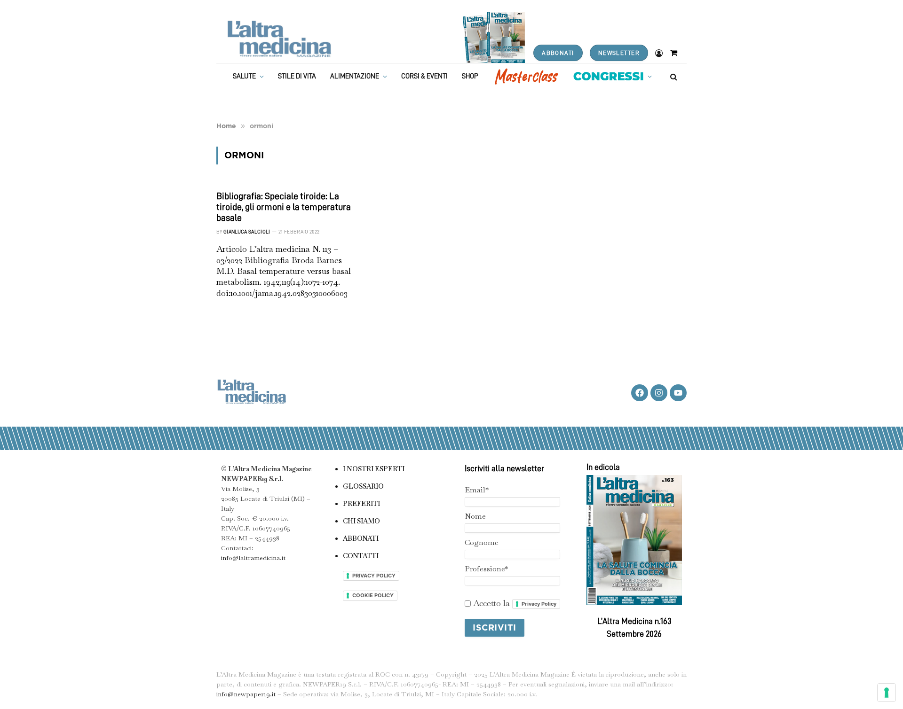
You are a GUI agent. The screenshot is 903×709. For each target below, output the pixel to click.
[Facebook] (639, 392)
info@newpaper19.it (246, 694)
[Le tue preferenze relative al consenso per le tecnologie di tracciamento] (886, 692)
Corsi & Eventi (424, 76)
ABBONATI (558, 53)
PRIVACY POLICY (374, 575)
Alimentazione (354, 76)
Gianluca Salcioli (246, 231)
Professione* (486, 569)
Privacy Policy (539, 603)
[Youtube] (678, 392)
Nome (475, 516)
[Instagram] (658, 392)
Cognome (482, 542)
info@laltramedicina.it (253, 557)
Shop (470, 76)
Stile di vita (297, 76)
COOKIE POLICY (373, 595)
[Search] (672, 76)
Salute (244, 76)
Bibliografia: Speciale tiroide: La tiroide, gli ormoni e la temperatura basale (283, 206)
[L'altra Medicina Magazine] (279, 38)
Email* (477, 490)
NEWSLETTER (619, 53)
